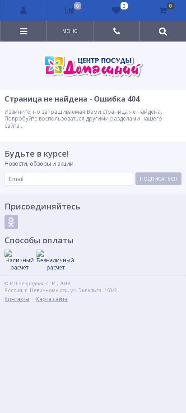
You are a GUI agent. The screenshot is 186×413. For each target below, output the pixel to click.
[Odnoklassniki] (11, 222)
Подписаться (158, 178)
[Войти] (23, 10)
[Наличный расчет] (19, 260)
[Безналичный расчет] (55, 260)
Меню (70, 31)
